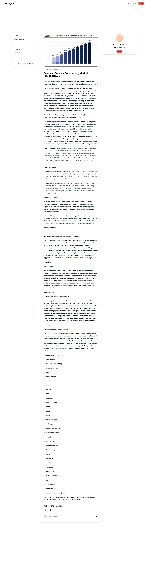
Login (134, 3)
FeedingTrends (10, 3)
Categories (18, 59)
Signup (141, 3)
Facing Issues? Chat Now (24, 63)
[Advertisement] (74, 19)
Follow (119, 51)
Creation (17, 49)
